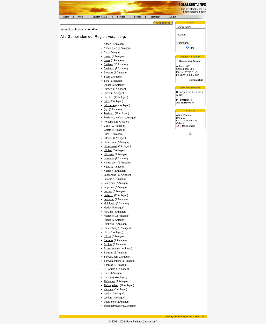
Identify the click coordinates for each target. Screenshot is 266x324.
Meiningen (109, 203)
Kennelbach (110, 162)
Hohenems (110, 142)
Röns (107, 232)
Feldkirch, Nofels (113, 117)
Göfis (107, 125)
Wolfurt (108, 297)
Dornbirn (108, 97)
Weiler (107, 293)
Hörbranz (109, 154)
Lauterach (109, 183)
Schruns (108, 252)
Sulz (106, 273)
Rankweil (109, 223)
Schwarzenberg (112, 260)
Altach (107, 43)
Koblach (108, 170)
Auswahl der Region (71, 29)
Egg (106, 109)
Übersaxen (110, 301)
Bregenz (108, 72)
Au (105, 52)
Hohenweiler (110, 146)
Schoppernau (111, 248)
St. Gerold (109, 268)
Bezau (107, 56)
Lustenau (109, 199)
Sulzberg (109, 277)
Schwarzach (111, 256)
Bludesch (109, 68)
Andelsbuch (110, 48)
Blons (107, 60)
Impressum (150, 321)
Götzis (107, 129)
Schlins (108, 244)
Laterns (108, 178)
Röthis (107, 236)
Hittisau (108, 138)
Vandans (109, 289)
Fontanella (109, 121)
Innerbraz (109, 158)
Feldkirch (109, 113)
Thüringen (109, 281)
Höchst (108, 150)
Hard (106, 133)
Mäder (107, 207)
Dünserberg (110, 105)
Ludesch (108, 195)
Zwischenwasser (113, 305)
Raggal (108, 219)
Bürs (106, 80)
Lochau (108, 191)
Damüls (108, 88)
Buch (107, 76)
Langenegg (110, 174)
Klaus (107, 166)
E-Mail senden (187, 126)
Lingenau (109, 187)
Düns (107, 101)
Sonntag (108, 264)
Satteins (108, 240)
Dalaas (108, 84)
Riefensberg (110, 228)
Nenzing (108, 211)
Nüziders (109, 215)
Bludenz (108, 64)
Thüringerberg (111, 285)
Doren (107, 93)
